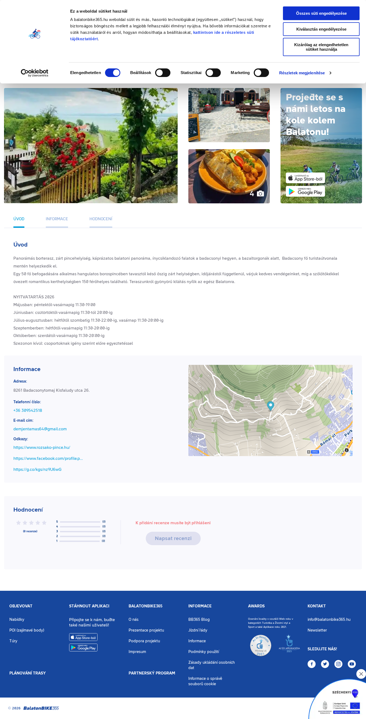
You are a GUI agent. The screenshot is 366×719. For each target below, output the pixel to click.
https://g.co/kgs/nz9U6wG (37, 469)
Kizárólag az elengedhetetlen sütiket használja (321, 47)
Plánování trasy (27, 673)
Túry (13, 641)
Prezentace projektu (146, 630)
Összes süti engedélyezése (321, 13)
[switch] (162, 72)
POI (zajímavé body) (26, 630)
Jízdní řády (197, 630)
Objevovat (20, 606)
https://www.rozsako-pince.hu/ (41, 447)
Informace (200, 606)
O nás (134, 619)
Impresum (137, 651)
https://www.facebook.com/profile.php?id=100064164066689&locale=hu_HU (49, 458)
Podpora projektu (144, 641)
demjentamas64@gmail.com (40, 429)
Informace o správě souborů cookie (205, 681)
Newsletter (317, 630)
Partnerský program (152, 673)
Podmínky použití (203, 651)
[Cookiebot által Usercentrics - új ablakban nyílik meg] (34, 73)
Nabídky (16, 619)
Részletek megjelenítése (302, 73)
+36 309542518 (27, 410)
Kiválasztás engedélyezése (321, 29)
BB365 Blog (199, 619)
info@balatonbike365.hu (329, 619)
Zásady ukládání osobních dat (211, 665)
